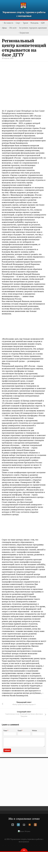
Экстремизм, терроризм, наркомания (33, 27)
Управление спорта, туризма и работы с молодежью (24, 14)
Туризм (25, 23)
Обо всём (12, 27)
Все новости (8, 23)
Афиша (4, 27)
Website (34, 730)
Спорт (18, 23)
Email (20, 730)
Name (5, 730)
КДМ (43, 23)
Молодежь (35, 23)
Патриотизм (24, 32)
